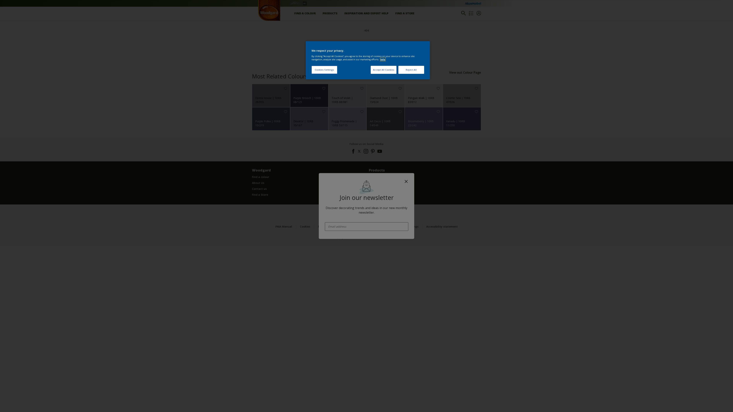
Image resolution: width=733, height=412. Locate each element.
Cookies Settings (324, 69)
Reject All (411, 69)
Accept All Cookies (383, 69)
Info (382, 59)
